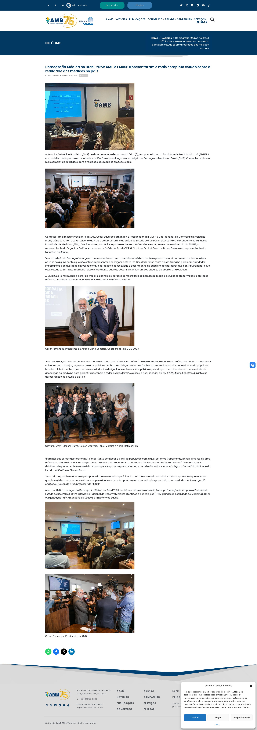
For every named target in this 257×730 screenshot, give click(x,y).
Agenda (169, 19)
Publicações (137, 19)
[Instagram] (51, 705)
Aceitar (195, 717)
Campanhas (184, 19)
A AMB (109, 19)
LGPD (217, 724)
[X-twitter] (47, 705)
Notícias (121, 19)
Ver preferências (242, 717)
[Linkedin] (55, 705)
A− (48, 5)
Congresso (155, 19)
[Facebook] (59, 705)
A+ (62, 5)
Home (154, 38)
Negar (218, 717)
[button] (251, 685)
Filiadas (202, 22)
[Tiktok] (68, 705)
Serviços (200, 19)
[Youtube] (64, 705)
